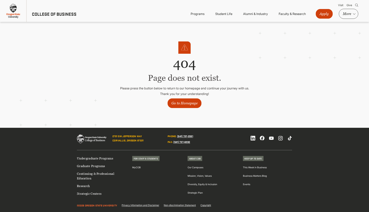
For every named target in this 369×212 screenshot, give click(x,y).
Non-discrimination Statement (180, 205)
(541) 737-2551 (185, 136)
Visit (340, 5)
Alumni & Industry (255, 14)
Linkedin (253, 138)
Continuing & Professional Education (95, 176)
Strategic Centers (89, 193)
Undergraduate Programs (95, 158)
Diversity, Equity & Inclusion (202, 184)
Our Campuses (195, 167)
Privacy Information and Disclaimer (140, 205)
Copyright (205, 205)
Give (349, 5)
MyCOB (136, 167)
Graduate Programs (91, 166)
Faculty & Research (292, 14)
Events (246, 184)
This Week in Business (255, 167)
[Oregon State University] (13, 11)
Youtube (271, 138)
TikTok (290, 138)
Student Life (223, 14)
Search (356, 5)
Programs (197, 14)
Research (83, 186)
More (347, 14)
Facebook (262, 138)
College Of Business (54, 14)
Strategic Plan (195, 192)
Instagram (280, 138)
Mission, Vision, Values (200, 175)
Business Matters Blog (255, 175)
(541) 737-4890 (181, 142)
